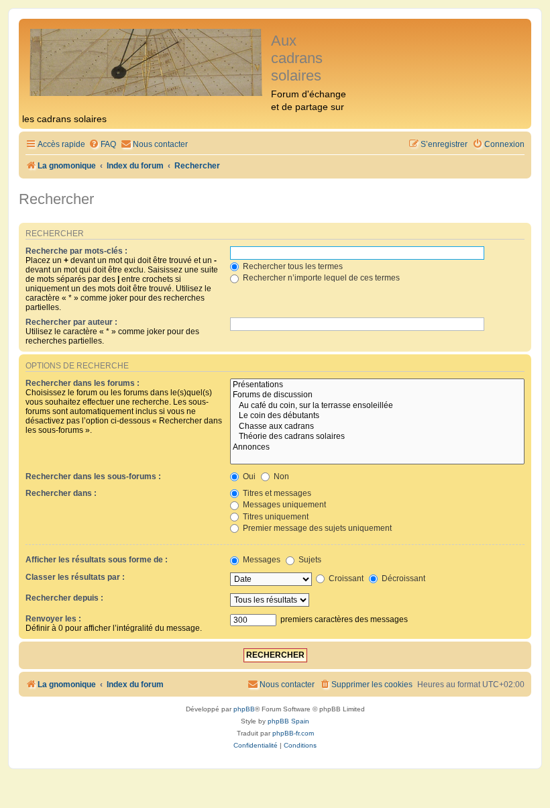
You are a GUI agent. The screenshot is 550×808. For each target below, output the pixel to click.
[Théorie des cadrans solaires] (377, 437)
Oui (248, 476)
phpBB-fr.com (293, 733)
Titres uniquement (275, 516)
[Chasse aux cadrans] (377, 426)
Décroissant (402, 578)
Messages (260, 559)
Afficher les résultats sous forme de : (96, 559)
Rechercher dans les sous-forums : (93, 476)
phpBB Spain (288, 721)
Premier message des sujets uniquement (316, 528)
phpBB (244, 709)
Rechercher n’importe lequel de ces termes (320, 278)
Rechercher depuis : (64, 598)
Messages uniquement (283, 504)
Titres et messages (276, 493)
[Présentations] (377, 385)
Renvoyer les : (53, 618)
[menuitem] (102, 145)
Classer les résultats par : (75, 577)
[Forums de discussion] (377, 395)
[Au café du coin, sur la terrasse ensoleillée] (377, 406)
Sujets (308, 559)
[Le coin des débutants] (377, 416)
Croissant (345, 578)
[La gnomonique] (146, 61)
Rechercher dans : (61, 493)
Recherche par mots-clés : (76, 251)
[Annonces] (377, 447)
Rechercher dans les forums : (82, 383)
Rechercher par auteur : (71, 322)
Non (280, 476)
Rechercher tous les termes (292, 266)
